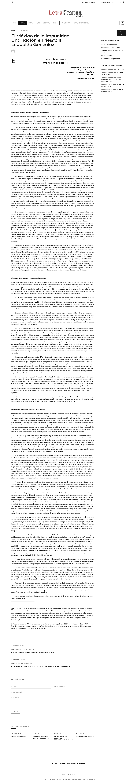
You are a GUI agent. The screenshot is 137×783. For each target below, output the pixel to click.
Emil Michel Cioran (112, 90)
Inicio (13, 649)
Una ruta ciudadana (78, 2)
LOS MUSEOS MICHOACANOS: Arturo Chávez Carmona (40, 667)
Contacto (71, 774)
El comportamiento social (97, 2)
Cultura (18, 663)
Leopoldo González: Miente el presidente (41, 737)
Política (13, 30)
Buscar (121, 33)
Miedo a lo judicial (18, 736)
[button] (12, 1)
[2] (57, 550)
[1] (44, 234)
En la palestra (106, 55)
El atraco (120, 69)
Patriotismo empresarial (110, 59)
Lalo (17, 50)
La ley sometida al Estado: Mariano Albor (32, 652)
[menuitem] (14, 23)
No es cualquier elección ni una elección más (111, 79)
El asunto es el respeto (85, 736)
